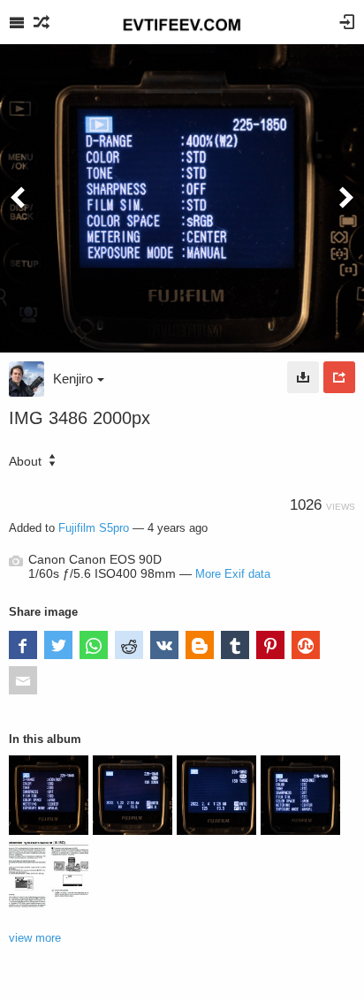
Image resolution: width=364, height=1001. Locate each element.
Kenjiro (73, 378)
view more (35, 937)
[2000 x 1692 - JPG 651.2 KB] (303, 377)
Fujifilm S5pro (93, 528)
